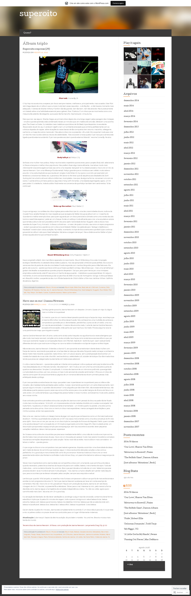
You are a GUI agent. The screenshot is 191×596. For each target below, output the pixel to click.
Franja (33, 534)
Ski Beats (39, 292)
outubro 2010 (130, 243)
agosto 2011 (129, 190)
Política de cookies (62, 589)
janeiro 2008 (130, 416)
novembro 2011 (131, 174)
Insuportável (57, 534)
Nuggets (96, 290)
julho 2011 (128, 195)
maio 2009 (129, 332)
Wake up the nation (69, 292)
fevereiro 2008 (131, 411)
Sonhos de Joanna (68, 537)
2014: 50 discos (131, 442)
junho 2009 (129, 327)
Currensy (102, 287)
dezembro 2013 (131, 127)
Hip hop (43, 290)
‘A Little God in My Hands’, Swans (140, 534)
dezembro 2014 (131, 101)
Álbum (48, 287)
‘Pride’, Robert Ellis (133, 519)
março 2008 (129, 406)
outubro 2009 (130, 306)
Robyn (33, 292)
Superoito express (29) (36, 49)
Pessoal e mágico (37, 537)
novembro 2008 (131, 364)
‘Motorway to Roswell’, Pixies (138, 452)
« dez (130, 565)
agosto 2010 (129, 253)
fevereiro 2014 (131, 122)
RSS (129, 486)
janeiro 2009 (130, 353)
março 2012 (129, 153)
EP (32, 290)
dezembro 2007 (131, 422)
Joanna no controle (92, 534)
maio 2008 (129, 395)
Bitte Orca (77, 287)
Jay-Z (49, 290)
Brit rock (95, 287)
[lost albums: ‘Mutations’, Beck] (140, 463)
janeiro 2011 (129, 227)
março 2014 (129, 116)
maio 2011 (128, 206)
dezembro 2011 (131, 169)
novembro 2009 (131, 301)
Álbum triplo (69, 287)
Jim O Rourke (68, 534)
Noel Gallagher (87, 290)
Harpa (38, 534)
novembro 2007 (131, 427)
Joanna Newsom (57, 290)
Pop (28, 292)
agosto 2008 (129, 380)
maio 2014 (129, 106)
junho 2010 (129, 264)
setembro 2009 (131, 311)
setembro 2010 (131, 248)
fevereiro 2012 (130, 158)
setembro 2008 (131, 374)
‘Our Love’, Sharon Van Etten (138, 447)
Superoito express (55, 292)
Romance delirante (55, 537)
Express (37, 290)
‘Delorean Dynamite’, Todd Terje (140, 524)
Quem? (27, 33)
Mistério (102, 534)
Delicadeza (96, 532)
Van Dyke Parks (88, 537)
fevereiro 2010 (131, 285)
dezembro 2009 (131, 295)
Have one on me (47, 534)
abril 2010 (128, 274)
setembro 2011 (131, 185)
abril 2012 (128, 148)
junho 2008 (129, 390)
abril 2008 (128, 401)
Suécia (45, 292)
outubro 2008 (130, 369)
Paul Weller (104, 290)
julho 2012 (129, 132)
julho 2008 (129, 385)
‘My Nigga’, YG (131, 529)
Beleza (76, 532)
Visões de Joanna (101, 537)
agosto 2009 (129, 316)
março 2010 (129, 280)
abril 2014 (128, 111)
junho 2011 (129, 201)
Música (54, 287)
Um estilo (79, 537)
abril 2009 (128, 337)
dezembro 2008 (131, 358)
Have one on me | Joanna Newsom (43, 301)
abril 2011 (128, 211)
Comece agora (118, 3)
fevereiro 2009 (131, 348)
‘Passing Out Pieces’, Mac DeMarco (141, 540)
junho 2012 (129, 137)
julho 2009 (129, 322)
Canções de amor (86, 532)
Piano (46, 537)
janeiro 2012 (129, 164)
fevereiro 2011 (130, 222)
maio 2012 (128, 143)
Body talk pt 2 (87, 287)
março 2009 (129, 343)
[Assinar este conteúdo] (124, 486)
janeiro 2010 (129, 290)
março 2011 (129, 216)
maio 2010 (129, 269)
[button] (130, 54)
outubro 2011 (130, 180)
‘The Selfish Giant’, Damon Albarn (141, 458)
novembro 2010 (131, 237)
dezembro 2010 (131, 232)
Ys (109, 537)
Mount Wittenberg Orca (72, 290)
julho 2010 (129, 259)
